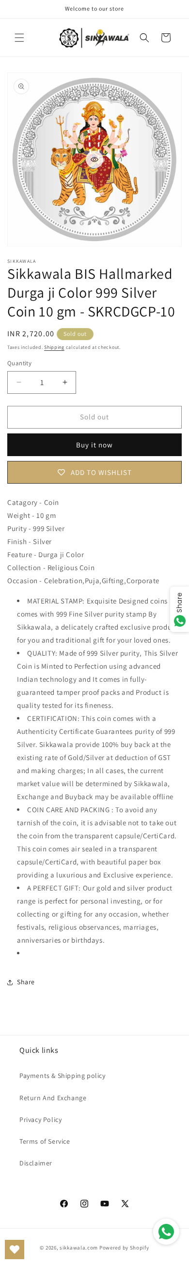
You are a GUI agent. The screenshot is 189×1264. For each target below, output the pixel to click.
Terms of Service (44, 1141)
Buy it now (94, 444)
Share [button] (26, 981)
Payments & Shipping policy (62, 1075)
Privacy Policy (40, 1119)
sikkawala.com (79, 1247)
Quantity (19, 363)
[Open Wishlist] (14, 1249)
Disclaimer (35, 1163)
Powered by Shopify (124, 1247)
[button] (19, 37)
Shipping (54, 347)
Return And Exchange (52, 1097)
